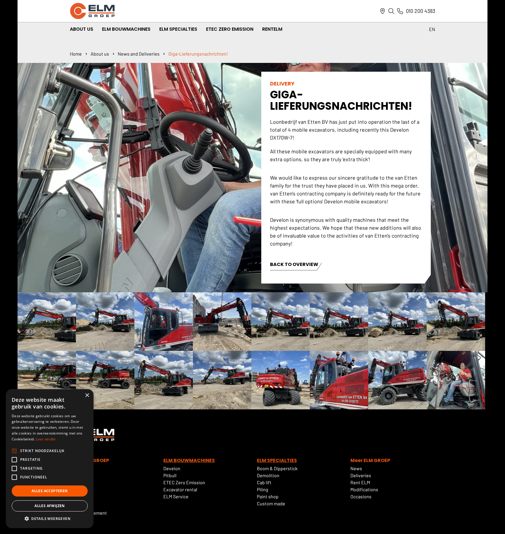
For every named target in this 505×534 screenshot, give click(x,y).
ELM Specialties (178, 29)
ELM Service (175, 496)
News (356, 468)
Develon (171, 468)
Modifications (364, 489)
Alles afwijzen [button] (49, 505)
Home (76, 53)
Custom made (271, 503)
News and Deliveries (139, 53)
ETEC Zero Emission (229, 29)
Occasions (360, 496)
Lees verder (46, 439)
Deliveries (360, 475)
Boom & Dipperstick (277, 468)
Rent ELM (360, 482)
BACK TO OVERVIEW (294, 265)
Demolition (268, 475)
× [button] (87, 395)
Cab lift (264, 482)
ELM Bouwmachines (126, 29)
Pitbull (170, 475)
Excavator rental (180, 489)
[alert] (50, 458)
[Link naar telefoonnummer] (400, 11)
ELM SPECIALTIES (277, 460)
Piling (262, 489)
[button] (50, 518)
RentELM (272, 29)
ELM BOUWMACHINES (189, 460)
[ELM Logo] (92, 11)
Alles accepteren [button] (50, 490)
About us (100, 53)
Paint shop (268, 496)
